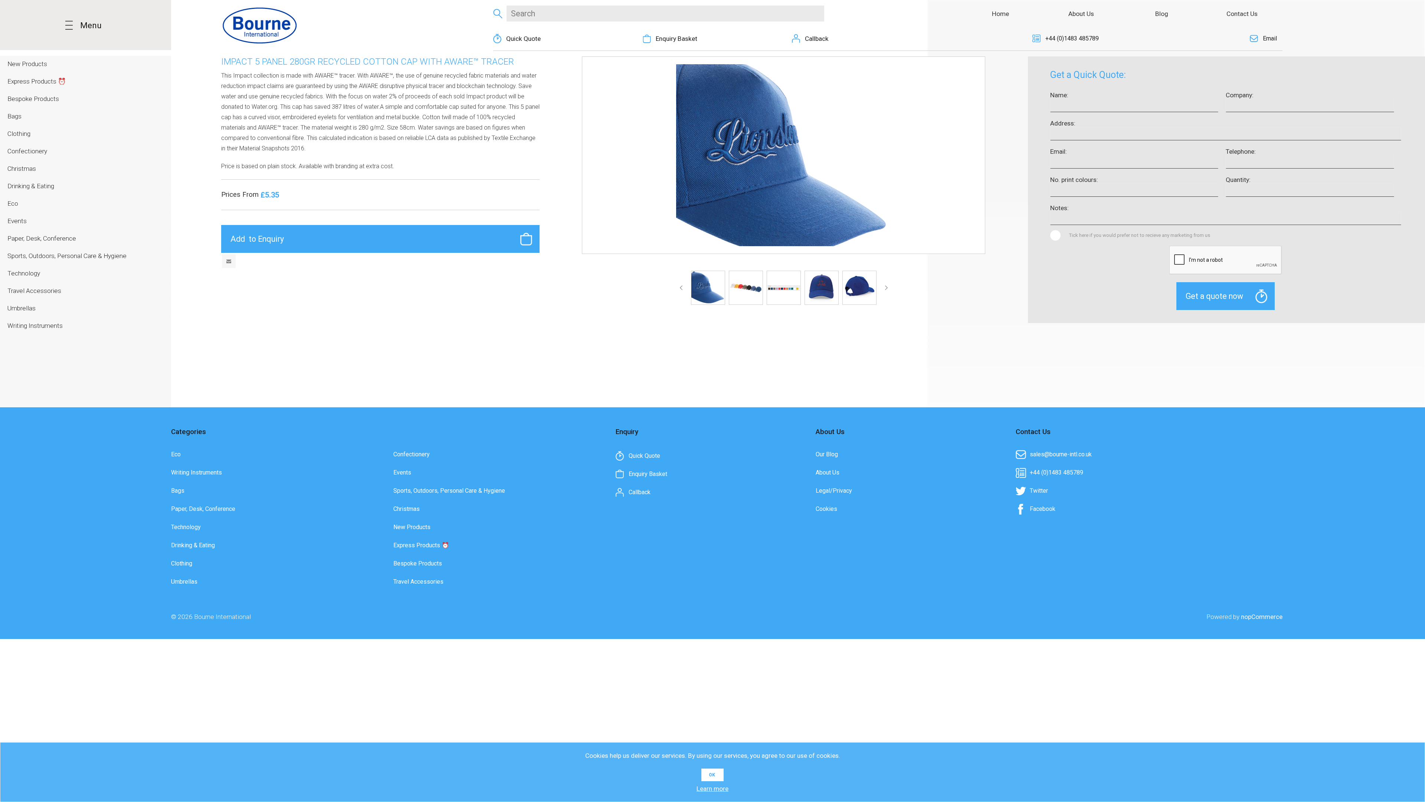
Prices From (241, 194)
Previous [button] (682, 288)
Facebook (1042, 508)
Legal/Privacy (834, 490)
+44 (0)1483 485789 (1072, 38)
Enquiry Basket (676, 38)
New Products (411, 527)
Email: (1058, 151)
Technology (186, 527)
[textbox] (665, 14)
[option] (708, 288)
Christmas (406, 508)
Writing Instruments (196, 472)
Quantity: (1238, 179)
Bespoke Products (417, 563)
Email (1270, 38)
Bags (177, 490)
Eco (176, 454)
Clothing (181, 563)
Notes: (1059, 208)
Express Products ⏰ (421, 545)
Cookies (826, 508)
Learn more (712, 788)
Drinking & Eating (193, 545)
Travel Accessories (418, 581)
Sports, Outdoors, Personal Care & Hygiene (449, 490)
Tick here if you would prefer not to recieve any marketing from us (1139, 235)
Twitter (1039, 490)
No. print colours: (1074, 179)
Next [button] (885, 288)
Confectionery (411, 454)
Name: (1059, 95)
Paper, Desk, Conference (203, 508)
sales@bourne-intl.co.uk (1061, 454)
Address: (1062, 123)
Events (402, 472)
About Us (827, 472)
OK (712, 774)
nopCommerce (1261, 616)
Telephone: (1241, 151)
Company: (1240, 95)
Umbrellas (184, 581)
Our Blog (827, 454)
